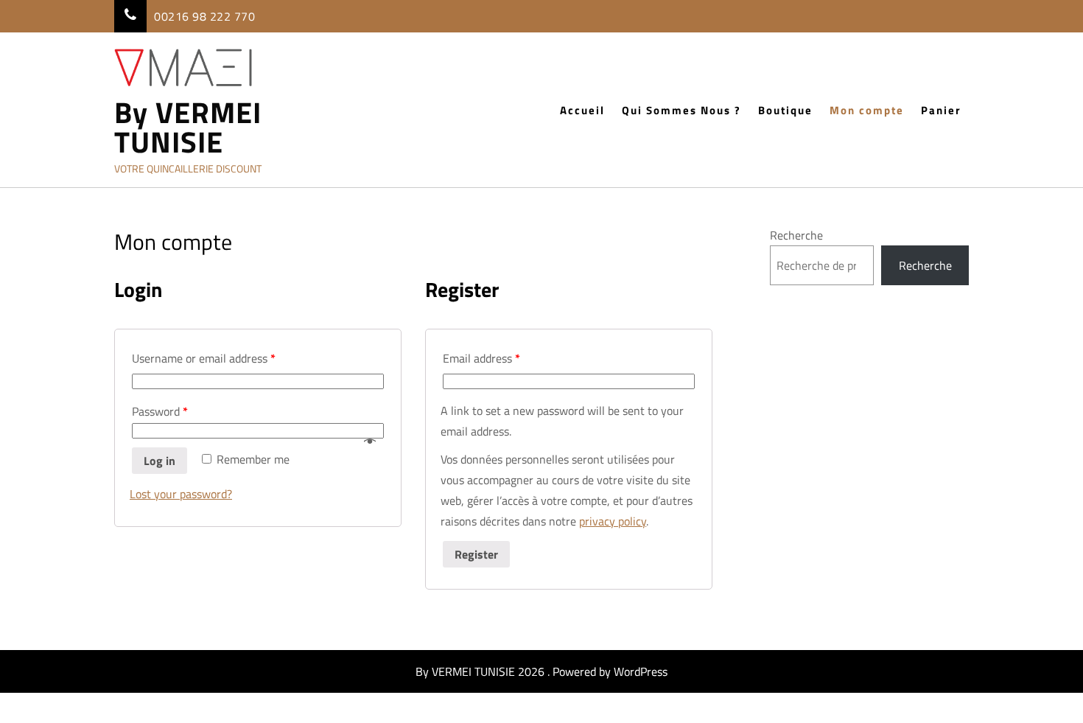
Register (476, 554)
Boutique (785, 110)
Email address (481, 358)
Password (160, 411)
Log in (159, 460)
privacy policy (612, 521)
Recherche (796, 235)
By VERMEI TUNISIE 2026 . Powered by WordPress (541, 671)
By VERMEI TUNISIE (188, 127)
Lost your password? (181, 494)
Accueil (582, 110)
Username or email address (204, 358)
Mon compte (867, 110)
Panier (941, 110)
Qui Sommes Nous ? (681, 110)
